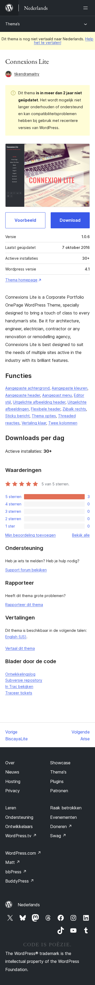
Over (10, 762)
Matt (12, 862)
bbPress (16, 871)
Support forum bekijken (26, 570)
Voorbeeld (25, 220)
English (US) (15, 636)
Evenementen (63, 817)
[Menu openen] (86, 8)
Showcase (60, 762)
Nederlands (29, 904)
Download (70, 220)
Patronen (59, 790)
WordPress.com (23, 853)
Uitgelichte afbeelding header (39, 402)
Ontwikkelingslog (20, 674)
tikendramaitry (26, 74)
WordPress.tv (21, 835)
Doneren (61, 826)
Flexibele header (45, 409)
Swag (58, 835)
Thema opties (44, 415)
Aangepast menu (57, 395)
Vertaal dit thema (20, 648)
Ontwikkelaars (19, 826)
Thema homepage (21, 280)
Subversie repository (23, 680)
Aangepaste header (22, 395)
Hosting (12, 781)
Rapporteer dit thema (24, 604)
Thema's (58, 772)
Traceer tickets (18, 693)
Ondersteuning (19, 817)
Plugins (57, 781)
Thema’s (12, 24)
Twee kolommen (62, 423)
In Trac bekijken (19, 686)
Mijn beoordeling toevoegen (30, 535)
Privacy (12, 790)
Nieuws (12, 772)
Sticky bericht (17, 415)
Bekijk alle (81, 535)
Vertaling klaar (34, 423)
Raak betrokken (66, 807)
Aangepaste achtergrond (27, 388)
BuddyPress (19, 881)
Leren (10, 807)
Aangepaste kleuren (69, 388)
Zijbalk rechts (74, 409)
